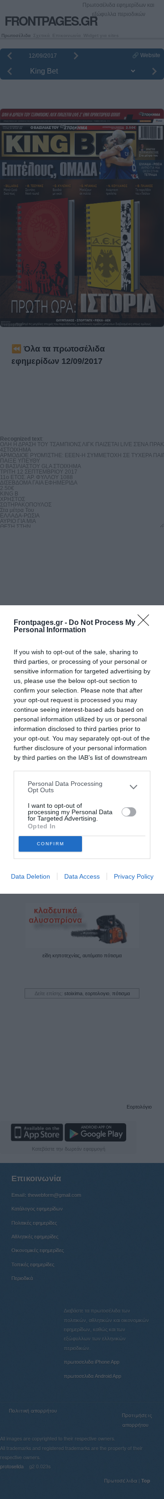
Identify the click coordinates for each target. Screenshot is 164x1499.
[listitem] (82, 786)
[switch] (129, 811)
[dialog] (82, 749)
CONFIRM (50, 843)
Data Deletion (30, 876)
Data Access (82, 876)
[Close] (146, 623)
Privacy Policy (134, 876)
